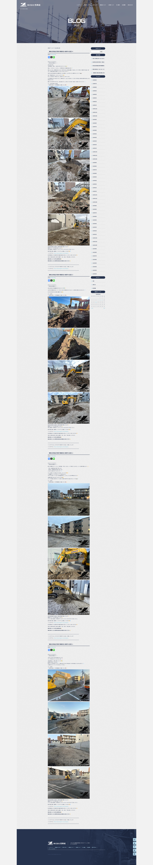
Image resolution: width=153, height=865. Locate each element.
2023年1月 (95, 234)
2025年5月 (95, 133)
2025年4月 (95, 137)
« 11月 (92, 308)
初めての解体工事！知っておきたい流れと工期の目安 (99, 58)
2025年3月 (95, 141)
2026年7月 (95, 83)
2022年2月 (95, 273)
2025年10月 (95, 115)
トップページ (80, 5)
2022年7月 (95, 255)
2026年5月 (95, 90)
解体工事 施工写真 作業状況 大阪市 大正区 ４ (61, 51)
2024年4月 (95, 180)
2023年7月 (95, 212)
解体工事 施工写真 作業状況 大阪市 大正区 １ (61, 644)
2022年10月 (95, 245)
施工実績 (94, 288)
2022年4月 (95, 266)
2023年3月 (95, 227)
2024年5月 (95, 176)
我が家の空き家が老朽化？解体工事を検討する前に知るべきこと (99, 62)
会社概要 (124, 5)
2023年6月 (95, 216)
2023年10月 (95, 202)
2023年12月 (95, 194)
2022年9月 (95, 248)
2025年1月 (95, 148)
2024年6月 (95, 173)
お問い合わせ (131, 5)
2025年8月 (95, 123)
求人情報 (118, 5)
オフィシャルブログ (52, 848)
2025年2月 (95, 144)
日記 (93, 281)
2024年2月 (95, 187)
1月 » (104, 308)
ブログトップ (98, 48)
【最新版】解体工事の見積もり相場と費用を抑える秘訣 (99, 72)
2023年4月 (95, 223)
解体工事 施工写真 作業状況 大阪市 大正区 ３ (61, 275)
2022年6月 (95, 259)
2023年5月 (95, 220)
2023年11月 (95, 198)
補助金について (103, 5)
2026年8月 (95, 80)
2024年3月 (95, 184)
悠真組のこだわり (87, 5)
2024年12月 (95, 151)
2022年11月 (95, 241)
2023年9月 (95, 205)
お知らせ (94, 284)
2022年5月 (95, 263)
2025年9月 (95, 119)
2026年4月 (95, 94)
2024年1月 (95, 191)
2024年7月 (95, 169)
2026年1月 (95, 105)
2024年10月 (95, 159)
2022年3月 (95, 270)
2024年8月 (95, 166)
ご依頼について (111, 5)
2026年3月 (95, 98)
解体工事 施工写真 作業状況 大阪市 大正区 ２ (61, 453)
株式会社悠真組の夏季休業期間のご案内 (99, 65)
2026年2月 (95, 101)
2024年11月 (95, 155)
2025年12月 (95, 108)
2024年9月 (95, 162)
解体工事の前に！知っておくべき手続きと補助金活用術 (99, 69)
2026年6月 (95, 87)
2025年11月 (95, 112)
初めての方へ (95, 5)
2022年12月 (95, 238)
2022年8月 (95, 252)
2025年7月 (95, 126)
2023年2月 (95, 230)
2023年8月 (95, 209)
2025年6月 (95, 130)
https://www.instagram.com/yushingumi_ (61, 253)
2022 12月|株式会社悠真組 (24, 8)
